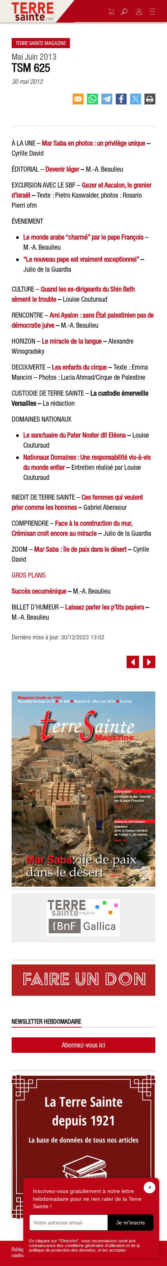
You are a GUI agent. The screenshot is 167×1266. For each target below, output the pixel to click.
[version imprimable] (149, 102)
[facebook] (121, 102)
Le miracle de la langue (72, 341)
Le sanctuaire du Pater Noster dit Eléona (74, 435)
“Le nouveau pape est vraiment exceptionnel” (81, 259)
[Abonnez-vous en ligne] (109, 12)
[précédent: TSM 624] (133, 662)
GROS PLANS (28, 575)
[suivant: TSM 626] (149, 662)
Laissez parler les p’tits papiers (104, 607)
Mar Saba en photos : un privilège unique (93, 143)
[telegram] (106, 102)
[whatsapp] (92, 102)
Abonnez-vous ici (83, 1045)
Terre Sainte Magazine (41, 43)
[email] (78, 102)
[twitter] (135, 102)
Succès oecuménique (39, 591)
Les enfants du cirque (79, 367)
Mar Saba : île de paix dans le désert (80, 549)
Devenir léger (62, 169)
